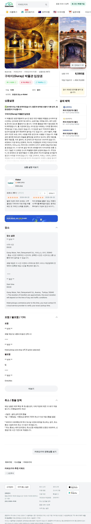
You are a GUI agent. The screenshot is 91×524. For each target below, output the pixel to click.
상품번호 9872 (44, 72)
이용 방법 (42, 490)
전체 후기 (56, 497)
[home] (9, 4)
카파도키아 (18, 72)
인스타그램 (56, 490)
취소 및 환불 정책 (44, 501)
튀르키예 (8, 72)
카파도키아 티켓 (30, 72)
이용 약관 (42, 494)
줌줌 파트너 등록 (62, 4)
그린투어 (10, 473)
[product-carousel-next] (45, 193)
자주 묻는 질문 (44, 508)
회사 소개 (42, 487)
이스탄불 (17, 462)
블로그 (56, 494)
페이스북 (56, 487)
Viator (18, 179)
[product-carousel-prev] (40, 193)
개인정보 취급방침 (45, 497)
